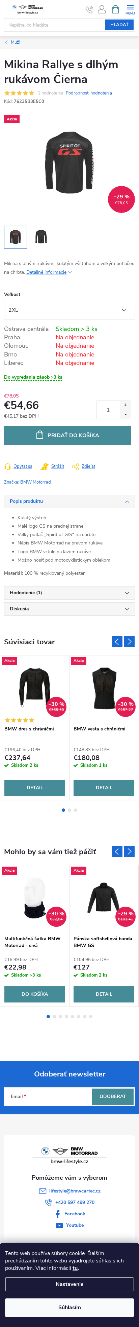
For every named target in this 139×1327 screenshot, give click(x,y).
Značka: (27, 482)
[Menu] (130, 9)
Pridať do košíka (73, 435)
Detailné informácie (46, 272)
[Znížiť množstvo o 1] (125, 414)
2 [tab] (69, 810)
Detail (35, 788)
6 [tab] (78, 1016)
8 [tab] (90, 1016)
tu (75, 1268)
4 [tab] (66, 1016)
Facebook (74, 1214)
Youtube (75, 1225)
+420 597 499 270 (74, 1202)
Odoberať (113, 1096)
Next (129, 641)
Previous (117, 641)
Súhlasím (69, 1307)
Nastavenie (70, 1284)
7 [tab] (84, 1016)
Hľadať (119, 25)
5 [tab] (72, 1016)
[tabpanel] (35, 727)
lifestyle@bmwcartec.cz (75, 1191)
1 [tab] (63, 810)
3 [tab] (75, 810)
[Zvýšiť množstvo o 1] (125, 405)
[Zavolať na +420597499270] (89, 9)
